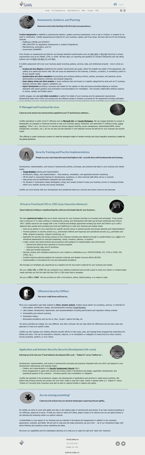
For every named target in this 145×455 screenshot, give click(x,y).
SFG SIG (104, 54)
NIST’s (35, 59)
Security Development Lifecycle (62, 368)
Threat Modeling (29, 172)
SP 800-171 (43, 59)
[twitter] (124, 10)
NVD (53, 59)
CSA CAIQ (94, 54)
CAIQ (118, 237)
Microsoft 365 (68, 121)
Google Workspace (85, 121)
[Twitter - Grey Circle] (123, 443)
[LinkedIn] (121, 10)
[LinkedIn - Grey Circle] (118, 443)
